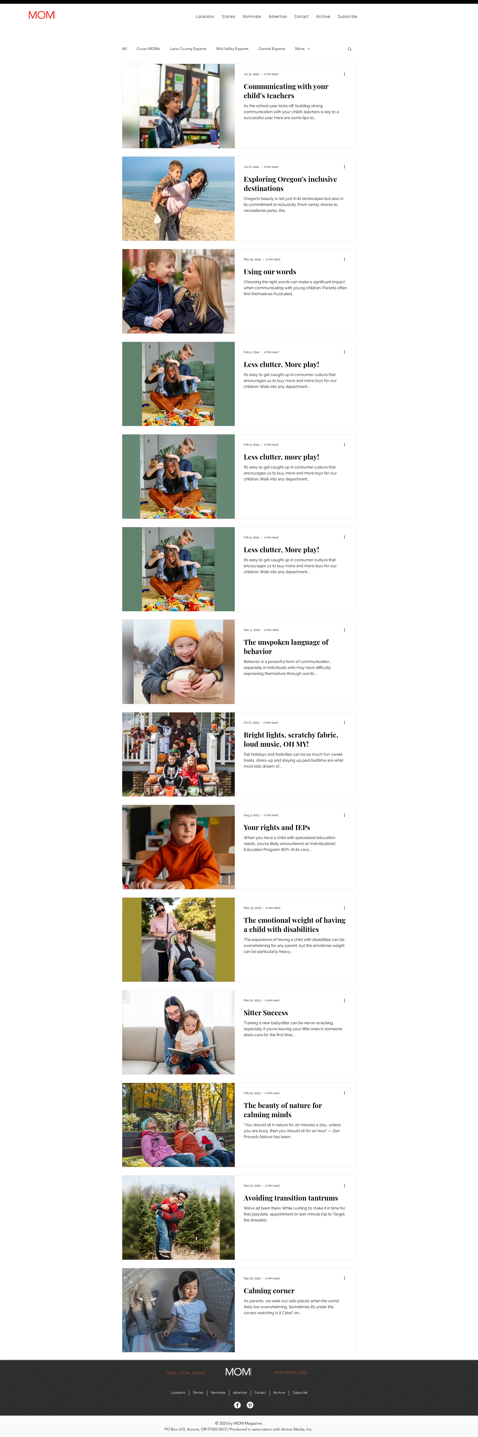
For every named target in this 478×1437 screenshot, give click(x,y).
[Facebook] (237, 1405)
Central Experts (271, 48)
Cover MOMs (148, 48)
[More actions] (346, 74)
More (300, 48)
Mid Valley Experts (232, 48)
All (124, 48)
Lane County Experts (188, 48)
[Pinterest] (250, 1405)
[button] (205, 16)
